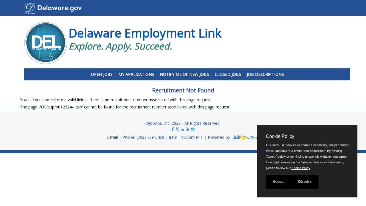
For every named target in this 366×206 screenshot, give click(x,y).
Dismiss (305, 182)
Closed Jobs (228, 74)
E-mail (112, 137)
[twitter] (178, 129)
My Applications (136, 74)
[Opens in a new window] (245, 137)
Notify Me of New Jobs (184, 74)
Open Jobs (102, 74)
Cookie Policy (300, 168)
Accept (279, 182)
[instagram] (192, 129)
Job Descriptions (265, 74)
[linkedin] (182, 129)
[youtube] (187, 129)
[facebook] (173, 129)
